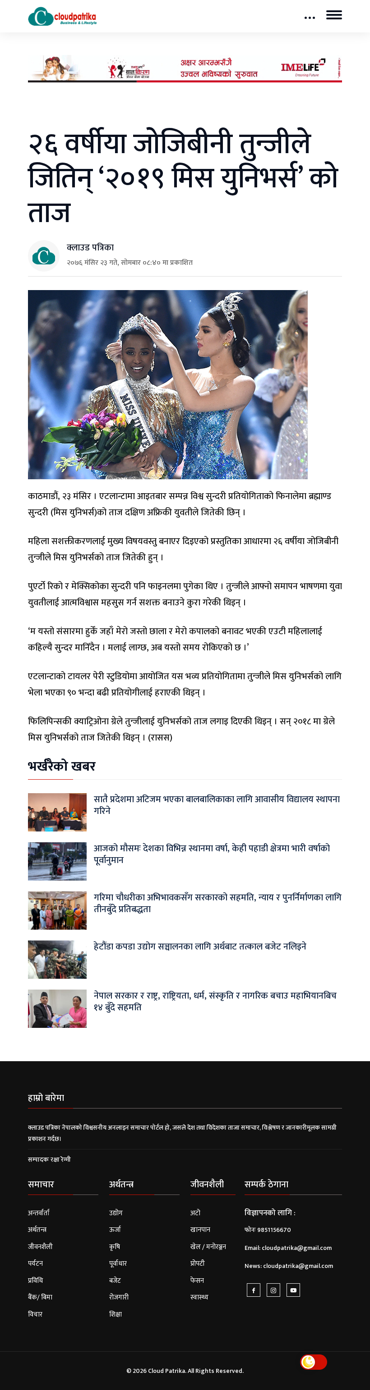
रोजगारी (119, 1297)
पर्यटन (35, 1263)
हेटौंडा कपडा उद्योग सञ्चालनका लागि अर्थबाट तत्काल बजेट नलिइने (200, 946)
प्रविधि (35, 1280)
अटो (195, 1213)
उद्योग (116, 1213)
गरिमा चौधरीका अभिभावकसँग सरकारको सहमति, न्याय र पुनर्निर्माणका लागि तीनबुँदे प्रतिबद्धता (218, 903)
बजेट (115, 1280)
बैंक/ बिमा (40, 1297)
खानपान (200, 1230)
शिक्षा (115, 1314)
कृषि (114, 1247)
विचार (35, 1314)
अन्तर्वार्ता (39, 1213)
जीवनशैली (40, 1247)
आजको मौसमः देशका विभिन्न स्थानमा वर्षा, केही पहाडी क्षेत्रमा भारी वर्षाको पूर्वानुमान (212, 854)
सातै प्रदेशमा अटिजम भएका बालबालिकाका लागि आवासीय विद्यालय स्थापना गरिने (217, 805)
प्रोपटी (197, 1263)
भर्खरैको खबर (62, 766)
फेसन (197, 1280)
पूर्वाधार (118, 1263)
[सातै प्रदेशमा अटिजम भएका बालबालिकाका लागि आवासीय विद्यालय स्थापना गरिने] (57, 812)
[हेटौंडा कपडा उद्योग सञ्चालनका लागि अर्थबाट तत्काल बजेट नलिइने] (57, 959)
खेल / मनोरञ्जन (208, 1247)
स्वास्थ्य (199, 1297)
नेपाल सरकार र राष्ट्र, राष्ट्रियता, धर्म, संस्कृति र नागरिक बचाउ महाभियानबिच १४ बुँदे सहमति (215, 1001)
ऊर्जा (115, 1230)
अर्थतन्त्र (37, 1230)
